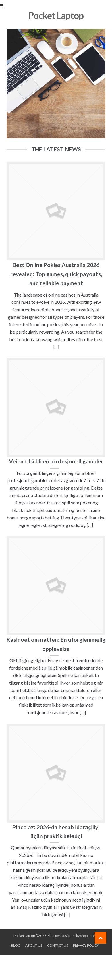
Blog (15, 945)
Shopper (54, 935)
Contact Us (57, 945)
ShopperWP (89, 935)
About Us (33, 945)
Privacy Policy (86, 945)
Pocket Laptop (56, 15)
